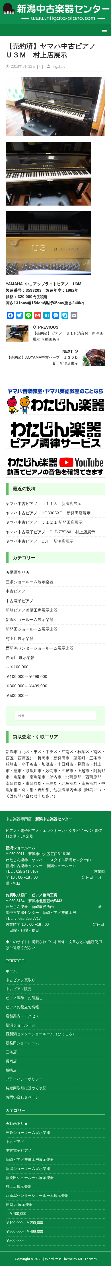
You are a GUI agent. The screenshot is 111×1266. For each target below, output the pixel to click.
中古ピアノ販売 (19, 989)
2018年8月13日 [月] (27, 66)
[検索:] (55, 715)
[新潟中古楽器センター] (55, 21)
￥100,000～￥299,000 (26, 676)
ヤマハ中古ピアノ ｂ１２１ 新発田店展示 (44, 522)
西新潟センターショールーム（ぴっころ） (41, 1034)
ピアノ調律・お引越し (24, 998)
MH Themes (87, 1259)
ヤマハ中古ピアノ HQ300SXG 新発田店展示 (48, 513)
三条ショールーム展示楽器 (30, 582)
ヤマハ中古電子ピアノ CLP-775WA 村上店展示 (50, 532)
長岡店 (11, 1061)
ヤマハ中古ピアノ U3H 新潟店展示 (39, 541)
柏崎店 (11, 1070)
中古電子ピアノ (20, 601)
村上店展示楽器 (20, 638)
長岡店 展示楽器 (20, 657)
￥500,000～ (17, 695)
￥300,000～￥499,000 (26, 686)
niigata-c (58, 66)
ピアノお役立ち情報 (22, 1007)
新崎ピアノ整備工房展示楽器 (31, 610)
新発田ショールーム (22, 1043)
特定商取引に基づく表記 (26, 1088)
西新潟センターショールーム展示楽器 (39, 648)
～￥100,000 (17, 667)
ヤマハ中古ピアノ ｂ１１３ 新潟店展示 (43, 503)
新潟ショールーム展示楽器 (30, 619)
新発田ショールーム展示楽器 (31, 629)
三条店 (11, 1052)
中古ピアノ (16, 591)
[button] (103, 30)
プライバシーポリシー (24, 1079)
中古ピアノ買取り (20, 980)
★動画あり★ (18, 572)
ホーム (11, 971)
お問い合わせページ (22, 1097)
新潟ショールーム (20, 1025)
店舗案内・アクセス (22, 1016)
